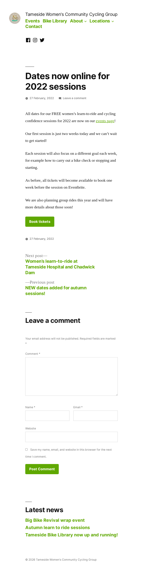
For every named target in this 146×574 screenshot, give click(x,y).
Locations (100, 21)
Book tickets (39, 221)
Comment (32, 353)
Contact (33, 26)
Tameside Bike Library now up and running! (71, 534)
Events (32, 21)
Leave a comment (74, 98)
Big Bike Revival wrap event (55, 520)
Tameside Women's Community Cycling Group (71, 14)
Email (78, 407)
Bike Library (55, 21)
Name (30, 407)
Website (30, 428)
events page (105, 120)
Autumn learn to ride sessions (57, 527)
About (76, 21)
